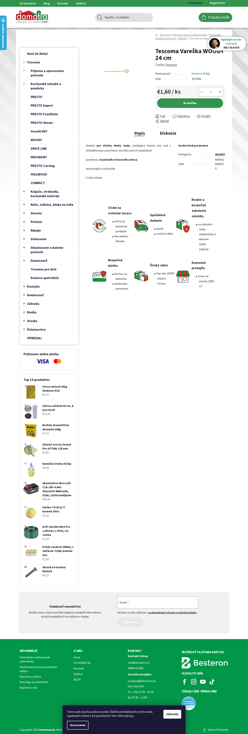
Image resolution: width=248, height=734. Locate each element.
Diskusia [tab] (168, 133)
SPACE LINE (39, 148)
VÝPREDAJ (34, 338)
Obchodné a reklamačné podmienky (35, 659)
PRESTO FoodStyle (44, 114)
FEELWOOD (39, 174)
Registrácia (217, 3)
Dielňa (31, 312)
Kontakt (62, 3)
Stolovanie (38, 239)
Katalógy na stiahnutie (34, 682)
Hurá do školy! (37, 53)
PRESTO (36, 97)
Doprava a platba (30, 677)
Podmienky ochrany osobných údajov (38, 669)
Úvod (77, 657)
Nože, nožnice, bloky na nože (52, 204)
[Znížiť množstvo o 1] (201, 91)
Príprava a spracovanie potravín (47, 73)
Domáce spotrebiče (45, 278)
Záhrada (33, 304)
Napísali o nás (28, 688)
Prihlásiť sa (130, 622)
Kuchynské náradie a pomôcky (46, 86)
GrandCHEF (39, 131)
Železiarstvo (36, 329)
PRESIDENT (39, 157)
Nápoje (36, 230)
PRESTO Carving (43, 166)
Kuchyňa (33, 286)
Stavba (32, 321)
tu (132, 716)
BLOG (77, 680)
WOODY (36, 140)
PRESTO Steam (42, 123)
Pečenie (36, 222)
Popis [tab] (139, 133)
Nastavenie (77, 725)
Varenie (36, 213)
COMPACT (38, 183)
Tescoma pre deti (43, 269)
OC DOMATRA (82, 663)
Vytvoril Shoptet (218, 730)
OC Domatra (28, 3)
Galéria (81, 3)
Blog (47, 3)
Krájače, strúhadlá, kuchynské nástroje (45, 193)
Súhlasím (172, 714)
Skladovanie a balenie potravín (47, 249)
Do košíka (190, 103)
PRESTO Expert (42, 105)
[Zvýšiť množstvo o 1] (220, 91)
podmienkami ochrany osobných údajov (173, 613)
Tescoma (33, 62)
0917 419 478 (231, 48)
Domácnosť (39, 260)
